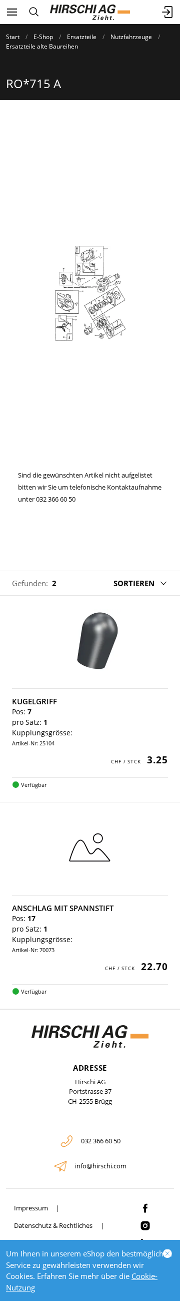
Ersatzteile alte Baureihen (42, 46)
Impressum (31, 1207)
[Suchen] (33, 12)
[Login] (168, 12)
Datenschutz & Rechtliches (53, 1225)
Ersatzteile (81, 37)
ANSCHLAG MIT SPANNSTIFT (63, 908)
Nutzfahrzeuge (131, 37)
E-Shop (43, 37)
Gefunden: (30, 583)
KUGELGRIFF (34, 701)
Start (13, 37)
